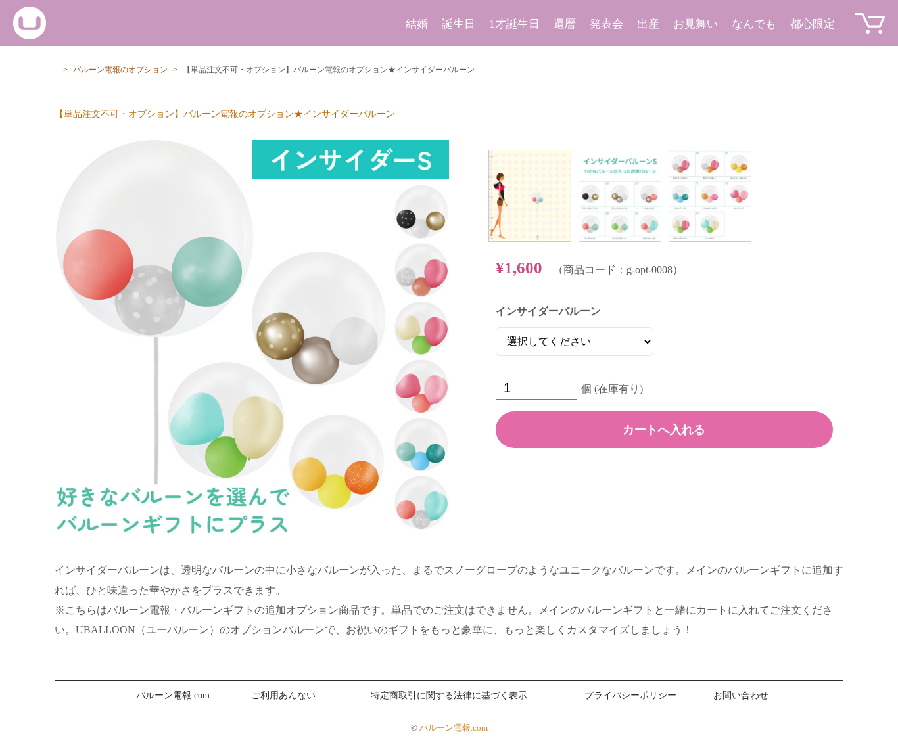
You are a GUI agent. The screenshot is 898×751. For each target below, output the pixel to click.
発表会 (606, 24)
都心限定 (812, 24)
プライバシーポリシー (630, 695)
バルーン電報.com (173, 695)
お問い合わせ (740, 695)
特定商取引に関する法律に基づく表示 (449, 695)
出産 (648, 24)
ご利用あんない (283, 695)
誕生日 (458, 24)
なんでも (754, 24)
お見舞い (695, 24)
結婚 (417, 24)
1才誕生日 (514, 24)
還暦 (565, 24)
